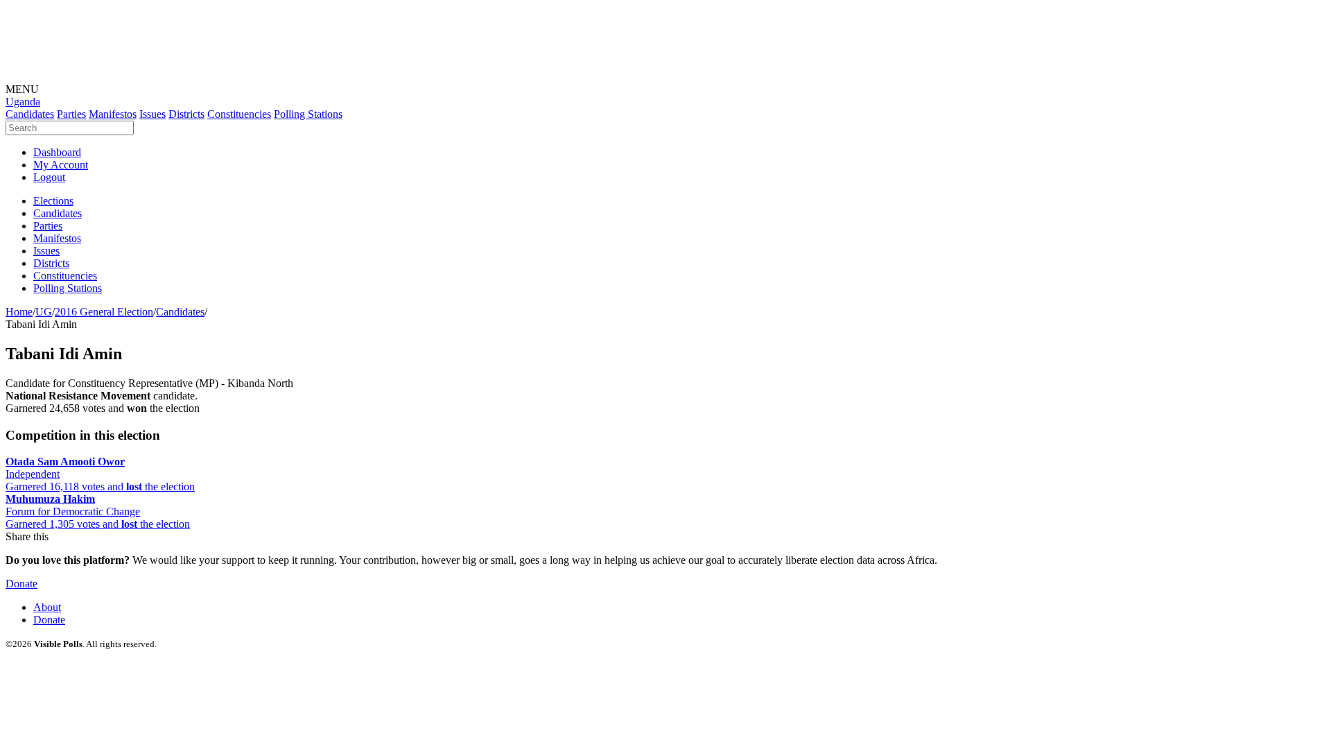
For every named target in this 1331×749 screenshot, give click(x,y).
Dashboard (57, 152)
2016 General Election (104, 312)
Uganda (23, 101)
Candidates (180, 312)
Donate (21, 583)
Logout (49, 177)
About (47, 607)
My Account (60, 165)
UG (43, 312)
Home (19, 312)
